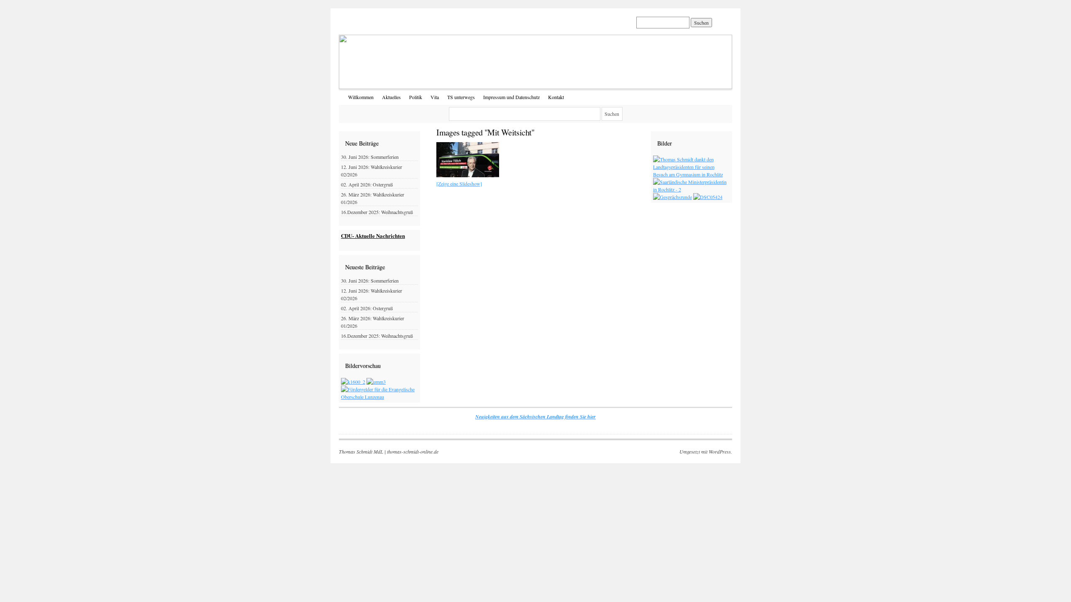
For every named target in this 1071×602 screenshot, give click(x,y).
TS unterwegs (461, 97)
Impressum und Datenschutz (511, 97)
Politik (415, 97)
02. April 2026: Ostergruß (367, 184)
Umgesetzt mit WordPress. (705, 451)
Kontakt (556, 97)
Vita (434, 97)
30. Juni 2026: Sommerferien (370, 156)
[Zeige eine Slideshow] (459, 183)
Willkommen (361, 97)
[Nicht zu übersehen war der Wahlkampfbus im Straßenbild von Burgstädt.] (467, 175)
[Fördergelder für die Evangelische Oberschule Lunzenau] (379, 396)
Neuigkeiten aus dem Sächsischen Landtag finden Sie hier (535, 416)
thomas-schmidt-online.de (412, 451)
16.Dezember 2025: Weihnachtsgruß (377, 212)
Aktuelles (391, 97)
